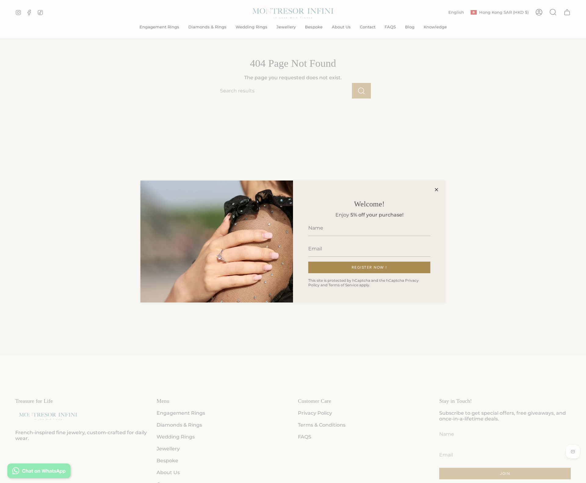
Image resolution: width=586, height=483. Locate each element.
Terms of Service (343, 285)
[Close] (436, 190)
